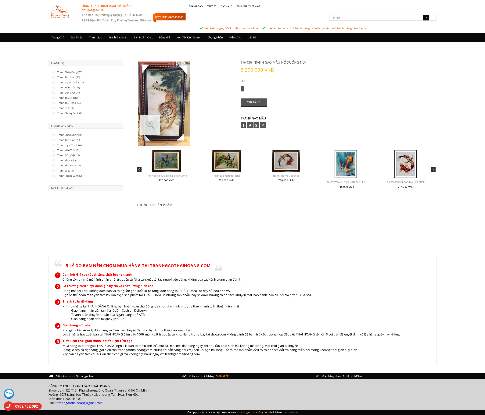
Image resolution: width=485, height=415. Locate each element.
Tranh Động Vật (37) (68, 92)
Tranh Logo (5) (65, 170)
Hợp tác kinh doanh (189, 37)
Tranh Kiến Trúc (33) (68, 87)
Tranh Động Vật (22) (68, 155)
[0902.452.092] (8, 406)
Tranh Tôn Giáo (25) (68, 140)
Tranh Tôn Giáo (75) (68, 77)
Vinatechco (291, 412)
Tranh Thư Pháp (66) (69, 103)
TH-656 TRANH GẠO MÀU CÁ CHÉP (406, 182)
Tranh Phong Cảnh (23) (70, 113)
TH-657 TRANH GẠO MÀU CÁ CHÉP (346, 182)
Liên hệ (252, 37)
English (242, 6)
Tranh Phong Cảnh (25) (70, 175)
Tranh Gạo (95, 37)
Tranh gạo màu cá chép (286, 175)
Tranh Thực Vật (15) (68, 160)
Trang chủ (57, 37)
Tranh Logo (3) (65, 108)
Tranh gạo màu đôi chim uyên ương (166, 175)
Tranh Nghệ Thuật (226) (70, 82)
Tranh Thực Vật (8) (67, 97)
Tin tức (211, 6)
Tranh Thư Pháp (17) (69, 165)
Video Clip (235, 37)
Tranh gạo (196, 6)
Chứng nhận (215, 37)
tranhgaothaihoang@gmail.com (79, 403)
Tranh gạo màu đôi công (226, 175)
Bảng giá (164, 37)
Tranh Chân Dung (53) (69, 72)
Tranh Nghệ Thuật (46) (69, 145)
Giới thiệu (76, 37)
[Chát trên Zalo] (9, 394)
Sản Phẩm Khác (143, 37)
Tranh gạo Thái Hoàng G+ (252, 412)
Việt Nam (254, 6)
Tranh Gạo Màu (118, 37)
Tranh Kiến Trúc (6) (67, 150)
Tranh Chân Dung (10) (69, 135)
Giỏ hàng (226, 6)
